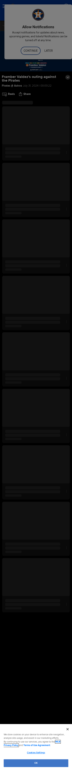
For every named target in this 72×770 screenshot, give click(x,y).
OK (36, 763)
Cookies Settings (36, 752)
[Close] (68, 729)
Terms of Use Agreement (36, 745)
